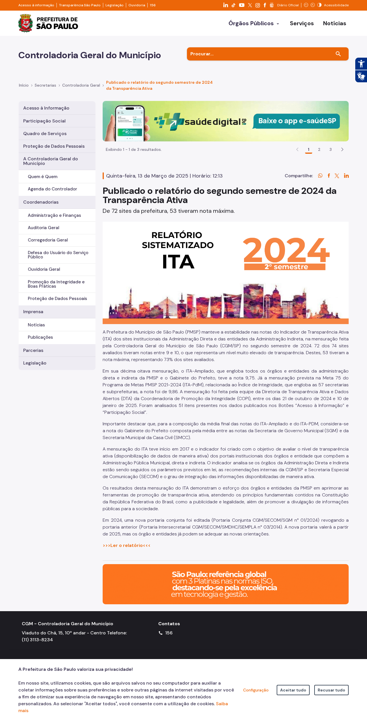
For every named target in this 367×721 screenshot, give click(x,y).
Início (24, 85)
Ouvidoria (136, 5)
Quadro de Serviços (45, 133)
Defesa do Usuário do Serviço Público (58, 255)
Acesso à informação (36, 5)
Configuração (256, 690)
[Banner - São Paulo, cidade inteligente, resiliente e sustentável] (226, 584)
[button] (342, 149)
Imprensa (33, 312)
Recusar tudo (331, 690)
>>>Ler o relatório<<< (127, 545)
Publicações (40, 337)
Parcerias (33, 350)
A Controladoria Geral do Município (50, 161)
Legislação (115, 5)
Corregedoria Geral (48, 240)
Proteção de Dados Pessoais (54, 146)
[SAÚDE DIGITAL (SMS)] (226, 121)
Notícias (36, 325)
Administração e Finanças (54, 215)
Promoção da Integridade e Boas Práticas (56, 284)
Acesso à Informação (46, 108)
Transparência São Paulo (80, 5)
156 (153, 5)
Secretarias (45, 85)
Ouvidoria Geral (44, 269)
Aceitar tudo (293, 690)
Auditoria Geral (43, 228)
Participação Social (44, 121)
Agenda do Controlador (52, 189)
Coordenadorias (40, 202)
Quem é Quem (42, 177)
